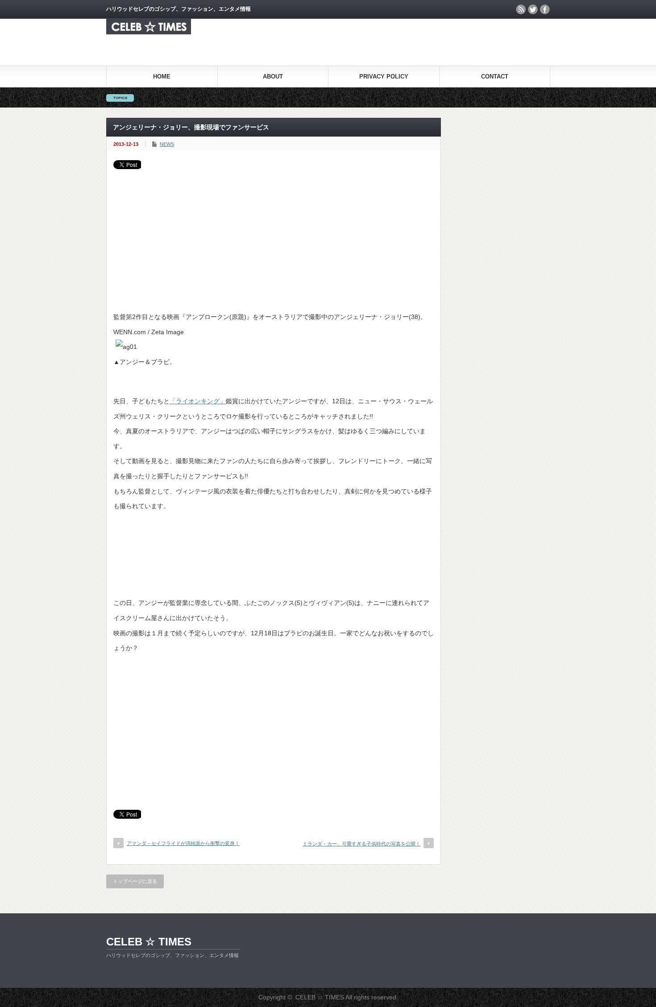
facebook (545, 9)
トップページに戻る (135, 881)
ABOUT (273, 76)
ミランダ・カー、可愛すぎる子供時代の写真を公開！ (361, 843)
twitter (533, 9)
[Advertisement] (273, 236)
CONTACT (494, 76)
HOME (161, 76)
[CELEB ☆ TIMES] (148, 32)
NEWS (167, 144)
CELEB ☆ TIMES (148, 942)
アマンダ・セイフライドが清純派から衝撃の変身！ (183, 843)
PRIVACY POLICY (383, 76)
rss (521, 9)
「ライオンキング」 (198, 401)
